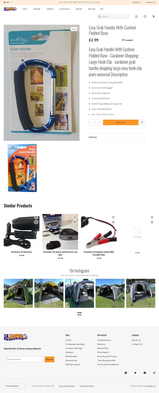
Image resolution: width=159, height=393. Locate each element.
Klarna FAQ (102, 348)
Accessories (64, 9)
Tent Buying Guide (106, 360)
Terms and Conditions (108, 364)
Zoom (74, 29)
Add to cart (120, 122)
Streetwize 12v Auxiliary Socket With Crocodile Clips (99, 253)
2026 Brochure (73, 364)
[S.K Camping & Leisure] (10, 9)
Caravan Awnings (74, 348)
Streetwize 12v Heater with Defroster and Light (60, 253)
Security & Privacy (87, 386)
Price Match (103, 352)
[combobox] (113, 16)
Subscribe (49, 359)
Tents (24, 9)
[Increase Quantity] (99, 122)
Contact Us (150, 2)
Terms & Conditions (67, 386)
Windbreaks (71, 356)
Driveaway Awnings (75, 344)
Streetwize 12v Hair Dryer (21, 252)
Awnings (37, 9)
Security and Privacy (107, 356)
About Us (137, 2)
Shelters (50, 9)
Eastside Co (150, 386)
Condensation (104, 340)
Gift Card (91, 9)
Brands (79, 9)
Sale (101, 9)
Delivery (101, 344)
